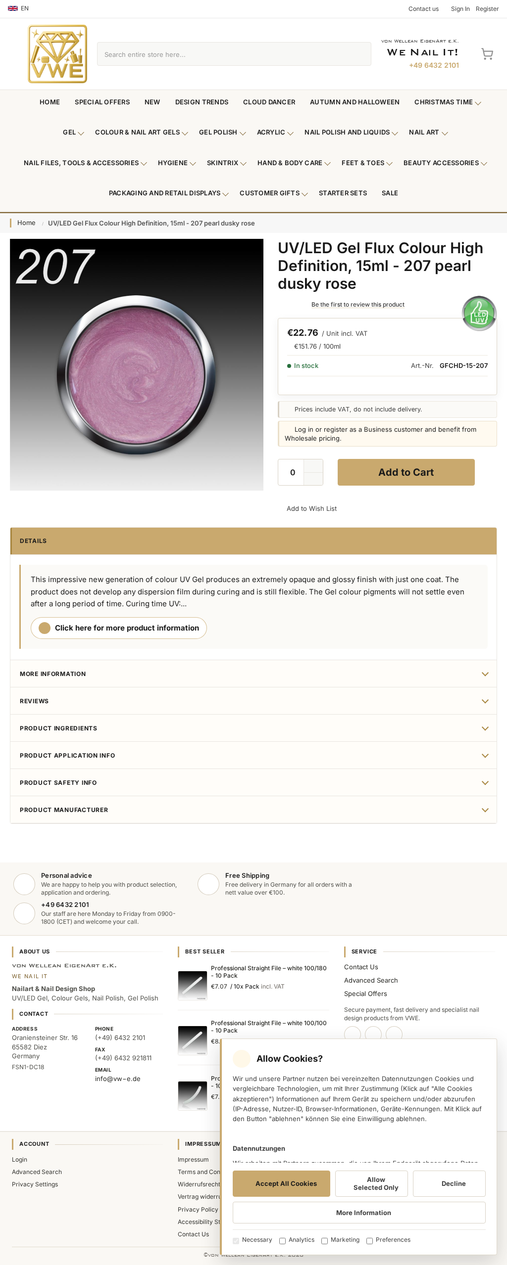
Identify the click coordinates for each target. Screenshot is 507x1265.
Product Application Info (67, 755)
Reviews (34, 701)
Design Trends (201, 102)
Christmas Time (443, 102)
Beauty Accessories (441, 163)
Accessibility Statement (211, 1221)
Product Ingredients (59, 728)
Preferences (393, 1239)
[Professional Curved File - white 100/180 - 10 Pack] (192, 1096)
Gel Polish (218, 132)
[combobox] (223, 54)
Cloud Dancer (269, 102)
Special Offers (102, 102)
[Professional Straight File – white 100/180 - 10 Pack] (192, 985)
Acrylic (271, 132)
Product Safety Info (58, 782)
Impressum (193, 1159)
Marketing (345, 1239)
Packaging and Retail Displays (165, 193)
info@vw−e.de (118, 1079)
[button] (313, 479)
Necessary (257, 1239)
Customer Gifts (270, 193)
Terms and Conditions (208, 1171)
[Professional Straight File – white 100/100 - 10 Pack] (192, 1040)
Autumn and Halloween (355, 102)
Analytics (301, 1239)
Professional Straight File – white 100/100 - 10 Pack (269, 1026)
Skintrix (222, 163)
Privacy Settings (35, 1184)
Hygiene (173, 163)
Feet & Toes (363, 163)
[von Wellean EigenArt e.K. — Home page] (57, 54)
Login (19, 1159)
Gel (69, 132)
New (152, 102)
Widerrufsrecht (199, 1184)
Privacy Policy (198, 1209)
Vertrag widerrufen (204, 1196)
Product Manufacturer (64, 809)
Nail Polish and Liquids (347, 132)
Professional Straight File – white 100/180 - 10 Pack (269, 971)
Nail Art (424, 132)
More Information (53, 674)
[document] (358, 1147)
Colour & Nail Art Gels (137, 132)
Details (33, 540)
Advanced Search (371, 980)
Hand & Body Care (289, 163)
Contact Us (361, 967)
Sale (390, 193)
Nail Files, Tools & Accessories (81, 163)
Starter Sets (343, 193)
